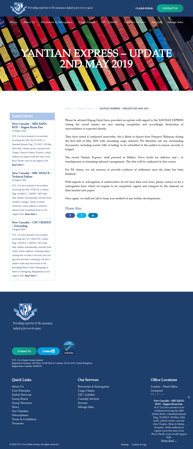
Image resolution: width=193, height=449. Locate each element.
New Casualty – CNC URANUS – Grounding (31, 224)
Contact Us (170, 8)
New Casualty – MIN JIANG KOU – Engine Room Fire (29, 126)
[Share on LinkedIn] (93, 215)
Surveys (156, 22)
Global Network (22, 395)
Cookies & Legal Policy (143, 445)
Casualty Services (135, 22)
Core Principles (21, 391)
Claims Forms (144, 8)
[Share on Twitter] (81, 215)
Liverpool (157, 391)
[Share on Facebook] (70, 215)
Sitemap (125, 445)
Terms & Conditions (24, 419)
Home (13, 22)
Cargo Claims (87, 22)
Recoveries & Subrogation (57, 22)
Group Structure (22, 403)
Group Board (20, 399)
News (15, 407)
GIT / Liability (109, 22)
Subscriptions (20, 415)
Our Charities (20, 411)
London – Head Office (164, 386)
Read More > (18, 165)
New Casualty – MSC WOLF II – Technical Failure (32, 175)
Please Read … (169, 441)
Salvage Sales (175, 22)
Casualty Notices (85, 109)
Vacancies (18, 423)
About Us (29, 22)
